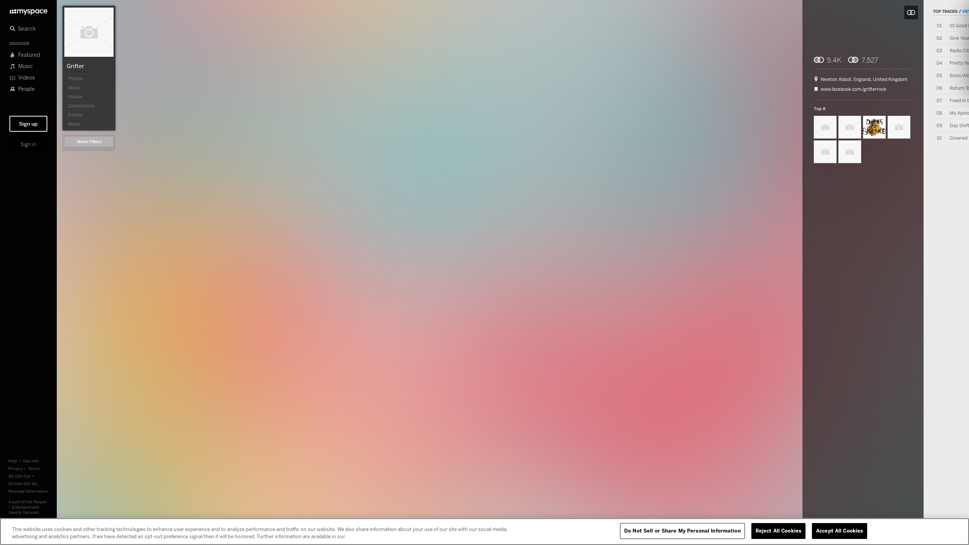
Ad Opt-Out (19, 476)
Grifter (75, 66)
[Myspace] (28, 10)
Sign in (28, 144)
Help (12, 461)
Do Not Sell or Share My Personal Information (682, 530)
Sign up (28, 123)
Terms (34, 468)
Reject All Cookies (778, 530)
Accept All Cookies (839, 530)
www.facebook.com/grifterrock (853, 89)
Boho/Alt (959, 75)
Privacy (15, 468)
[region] (484, 531)
